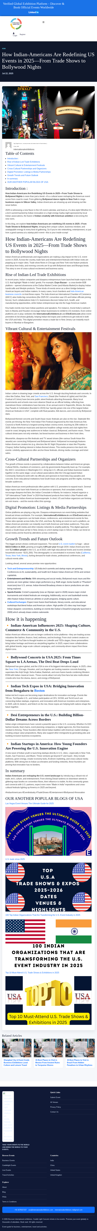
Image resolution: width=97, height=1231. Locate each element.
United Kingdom (56, 1175)
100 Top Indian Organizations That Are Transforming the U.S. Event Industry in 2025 (42, 915)
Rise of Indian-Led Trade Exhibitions (23, 162)
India (52, 1160)
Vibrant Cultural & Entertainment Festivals (26, 165)
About (4, 1187)
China (52, 1165)
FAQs (4, 1197)
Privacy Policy (55, 1107)
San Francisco (41, 396)
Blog (4, 1192)
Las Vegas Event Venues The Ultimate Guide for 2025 (29, 803)
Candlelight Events (9, 1165)
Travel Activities (8, 1175)
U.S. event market (67, 544)
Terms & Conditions (9, 1202)
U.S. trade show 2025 (15, 859)
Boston (39, 691)
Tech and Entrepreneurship (20, 568)
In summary (12, 179)
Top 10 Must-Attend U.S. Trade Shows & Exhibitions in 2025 (32, 973)
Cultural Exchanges (16, 602)
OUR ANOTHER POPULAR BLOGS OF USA (27, 182)
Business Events (8, 1160)
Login (15, 36)
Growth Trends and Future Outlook (22, 175)
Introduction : (13, 158)
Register (23, 34)
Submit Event (55, 1097)
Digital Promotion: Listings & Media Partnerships (29, 172)
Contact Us (54, 1112)
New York (13, 669)
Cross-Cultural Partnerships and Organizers (26, 168)
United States (55, 1170)
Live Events (6, 1170)
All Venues (54, 1102)
